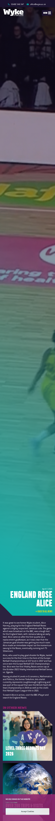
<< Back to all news (44, 611)
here (15, 802)
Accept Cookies (27, 811)
